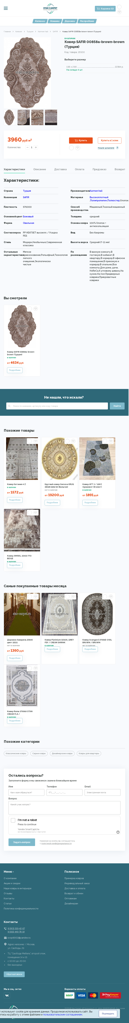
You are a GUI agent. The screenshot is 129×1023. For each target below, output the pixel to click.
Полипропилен (98, 200)
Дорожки (70, 21)
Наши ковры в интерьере (17, 888)
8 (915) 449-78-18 (16, 931)
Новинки (54, 21)
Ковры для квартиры (89, 753)
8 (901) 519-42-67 (16, 928)
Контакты (9, 898)
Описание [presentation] (39, 169)
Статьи (7, 903)
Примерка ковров (74, 878)
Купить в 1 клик (109, 140)
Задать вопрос (21, 842)
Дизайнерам (71, 903)
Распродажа (87, 21)
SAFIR (55, 31)
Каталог (40, 21)
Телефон (52, 786)
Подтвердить (108, 1013)
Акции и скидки (12, 883)
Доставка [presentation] (60, 169)
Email (88, 786)
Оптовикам (70, 898)
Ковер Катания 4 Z (16, 484)
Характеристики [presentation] (14, 169)
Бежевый (28, 216)
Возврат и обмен (73, 893)
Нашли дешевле (106, 148)
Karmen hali (43, 31)
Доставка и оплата (74, 888)
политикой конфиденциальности (56, 843)
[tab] (14, 169)
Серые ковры (39, 753)
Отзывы (8, 893)
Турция (30, 31)
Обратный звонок (14, 974)
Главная (7, 31)
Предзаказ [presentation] (99, 169)
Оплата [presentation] (79, 169)
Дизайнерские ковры (62, 753)
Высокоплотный (99, 197)
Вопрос (12, 798)
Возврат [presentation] (120, 169)
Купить (83, 140)
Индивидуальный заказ (77, 883)
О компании (10, 878)
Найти (117, 406)
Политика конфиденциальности (21, 908)
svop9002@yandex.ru (19, 937)
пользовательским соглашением (62, 1014)
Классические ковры (16, 753)
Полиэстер (113, 200)
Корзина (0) (107, 8)
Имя (10, 786)
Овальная (28, 223)
